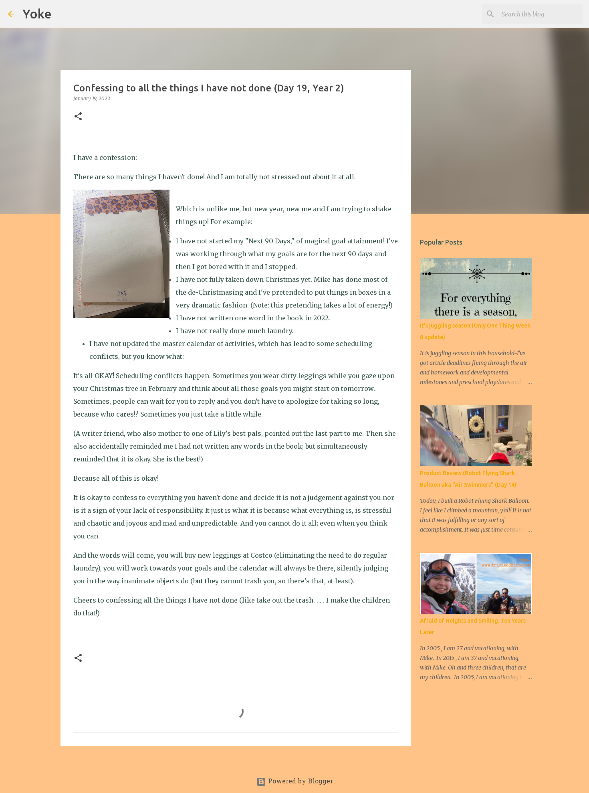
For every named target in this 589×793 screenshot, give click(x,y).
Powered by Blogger (299, 782)
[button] (78, 116)
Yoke (37, 13)
